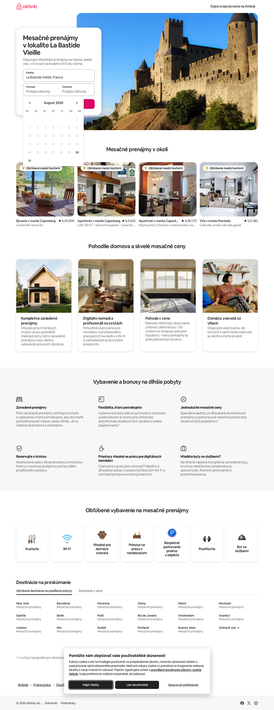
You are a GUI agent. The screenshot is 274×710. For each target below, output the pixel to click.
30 (77, 152)
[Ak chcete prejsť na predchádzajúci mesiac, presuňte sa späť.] (30, 103)
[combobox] (58, 77)
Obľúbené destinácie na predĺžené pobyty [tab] (44, 591)
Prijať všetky (91, 685)
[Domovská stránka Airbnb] (26, 6)
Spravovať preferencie (183, 685)
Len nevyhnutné (137, 685)
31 (29, 161)
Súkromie (51, 703)
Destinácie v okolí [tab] (90, 591)
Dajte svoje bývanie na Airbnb (233, 6)
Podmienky (68, 703)
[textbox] (41, 91)
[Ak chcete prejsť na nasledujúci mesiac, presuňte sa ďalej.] (76, 103)
